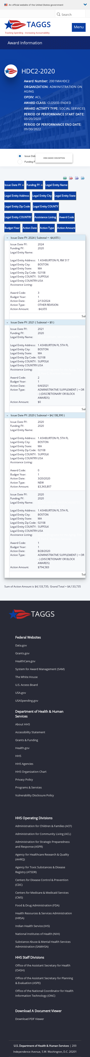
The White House (26, 677)
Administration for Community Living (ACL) (43, 834)
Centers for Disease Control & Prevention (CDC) (41, 882)
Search (67, 14)
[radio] (28, 156)
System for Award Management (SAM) (40, 669)
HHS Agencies (24, 764)
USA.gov (20, 693)
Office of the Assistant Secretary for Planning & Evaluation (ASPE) (44, 980)
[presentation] (45, 382)
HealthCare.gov (25, 661)
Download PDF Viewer (29, 1019)
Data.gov (21, 645)
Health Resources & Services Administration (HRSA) (43, 915)
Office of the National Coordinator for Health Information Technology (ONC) (44, 993)
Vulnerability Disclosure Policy (34, 795)
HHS (18, 756)
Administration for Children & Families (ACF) (43, 826)
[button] (58, 14)
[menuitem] (65, 178)
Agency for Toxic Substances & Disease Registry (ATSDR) (40, 869)
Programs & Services (28, 787)
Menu (79, 26)
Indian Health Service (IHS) (32, 926)
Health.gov (22, 748)
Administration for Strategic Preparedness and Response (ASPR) (42, 844)
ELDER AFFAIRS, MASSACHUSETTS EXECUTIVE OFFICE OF (59, 339)
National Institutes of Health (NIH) (37, 934)
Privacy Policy (24, 779)
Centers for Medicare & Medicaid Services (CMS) (42, 895)
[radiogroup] (29, 159)
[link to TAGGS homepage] (34, 26)
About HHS (22, 724)
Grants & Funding (26, 740)
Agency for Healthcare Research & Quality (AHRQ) (42, 856)
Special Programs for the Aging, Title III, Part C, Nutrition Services (60, 286)
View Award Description (54, 158)
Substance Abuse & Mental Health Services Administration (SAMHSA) (43, 944)
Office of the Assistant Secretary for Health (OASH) (42, 967)
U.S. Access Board (26, 685)
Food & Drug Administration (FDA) (37, 905)
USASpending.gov (26, 701)
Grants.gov (22, 653)
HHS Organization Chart (31, 772)
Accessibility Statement (30, 732)
